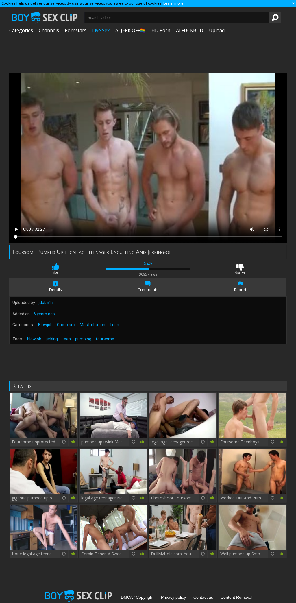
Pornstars (75, 30)
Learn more (173, 3)
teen (66, 339)
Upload (217, 30)
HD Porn (160, 30)
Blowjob (45, 324)
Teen (114, 324)
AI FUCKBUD (189, 30)
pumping (83, 339)
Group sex (66, 324)
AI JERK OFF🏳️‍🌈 (130, 30)
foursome (105, 339)
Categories (21, 30)
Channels (49, 30)
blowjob (34, 339)
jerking (52, 339)
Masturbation (92, 324)
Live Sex (101, 30)
